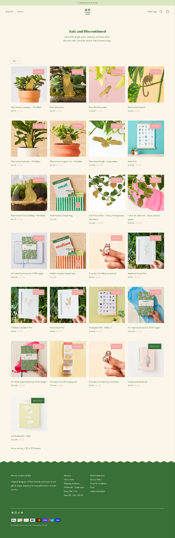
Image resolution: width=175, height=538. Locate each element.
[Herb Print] (146, 139)
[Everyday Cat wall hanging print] (68, 359)
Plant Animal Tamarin (136, 107)
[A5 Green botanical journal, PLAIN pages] (29, 359)
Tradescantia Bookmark (138, 381)
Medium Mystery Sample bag (62, 273)
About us (67, 475)
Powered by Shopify (40, 525)
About (20, 11)
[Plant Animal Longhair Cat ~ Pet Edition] (68, 139)
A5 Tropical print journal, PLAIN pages (144, 327)
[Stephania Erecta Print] (146, 251)
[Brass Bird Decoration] (107, 84)
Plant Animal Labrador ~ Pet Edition (25, 161)
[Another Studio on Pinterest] (12, 512)
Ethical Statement (97, 475)
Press (92, 487)
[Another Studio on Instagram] (16, 512)
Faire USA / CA (70, 491)
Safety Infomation (97, 491)
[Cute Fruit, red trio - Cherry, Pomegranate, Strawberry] (107, 193)
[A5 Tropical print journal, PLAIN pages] (146, 305)
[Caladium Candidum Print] (29, 305)
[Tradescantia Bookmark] (146, 359)
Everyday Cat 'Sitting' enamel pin (102, 273)
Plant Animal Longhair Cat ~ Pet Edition (66, 161)
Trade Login (152, 11)
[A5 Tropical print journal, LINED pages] (29, 251)
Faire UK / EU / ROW (73, 495)
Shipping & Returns (72, 483)
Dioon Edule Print (57, 327)
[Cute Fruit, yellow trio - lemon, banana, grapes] (146, 193)
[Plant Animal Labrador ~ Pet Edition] (29, 139)
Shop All (9, 11)
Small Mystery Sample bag (61, 215)
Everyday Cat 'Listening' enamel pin (104, 381)
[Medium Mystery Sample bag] (68, 251)
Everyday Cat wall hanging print (63, 381)
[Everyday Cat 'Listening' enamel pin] (107, 359)
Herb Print (132, 161)
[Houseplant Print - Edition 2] (107, 305)
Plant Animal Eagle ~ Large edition (103, 161)
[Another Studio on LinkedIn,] (22, 512)
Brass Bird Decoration (98, 107)
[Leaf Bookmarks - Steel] (29, 413)
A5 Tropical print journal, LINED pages (27, 273)
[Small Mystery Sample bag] (68, 193)
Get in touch (69, 479)
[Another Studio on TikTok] (19, 512)
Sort (14, 60)
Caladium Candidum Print (21, 327)
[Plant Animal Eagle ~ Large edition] (107, 139)
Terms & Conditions (98, 483)
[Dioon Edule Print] (68, 305)
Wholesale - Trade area (74, 487)
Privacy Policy (96, 479)
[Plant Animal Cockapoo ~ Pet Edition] (29, 84)
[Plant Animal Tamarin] (146, 84)
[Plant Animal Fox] (68, 84)
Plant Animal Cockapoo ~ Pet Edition (26, 107)
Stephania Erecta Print (137, 273)
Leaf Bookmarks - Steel (20, 436)
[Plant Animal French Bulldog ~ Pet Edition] (29, 193)
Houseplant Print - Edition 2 (100, 327)
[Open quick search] (161, 12)
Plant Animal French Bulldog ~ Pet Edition (28, 215)
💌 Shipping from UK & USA (87, 2)
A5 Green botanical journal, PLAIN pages (28, 381)
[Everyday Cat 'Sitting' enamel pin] (107, 251)
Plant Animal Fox (57, 107)
